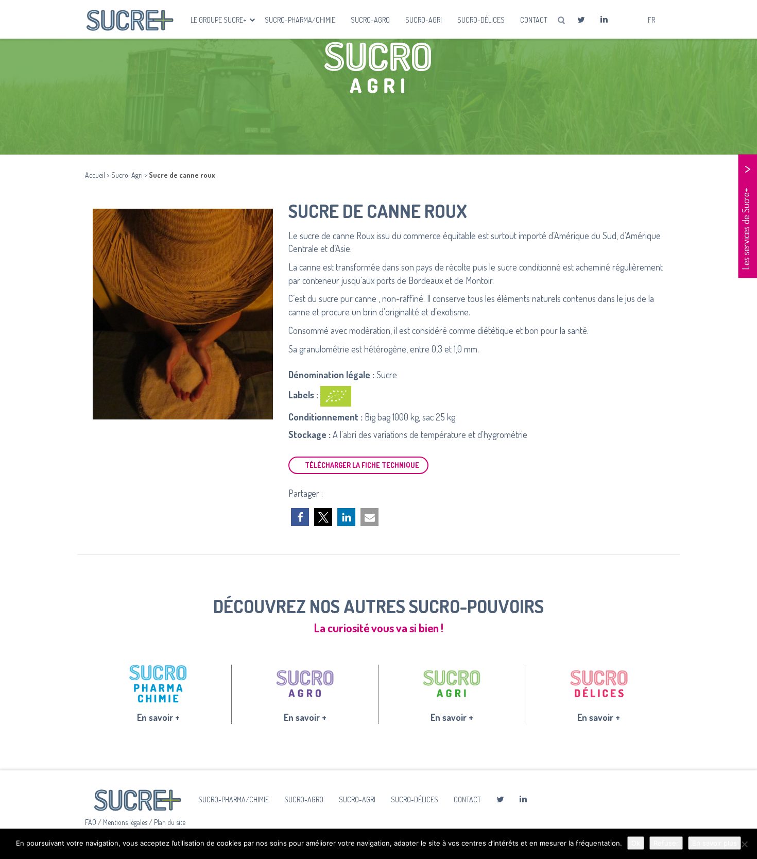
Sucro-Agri (423, 19)
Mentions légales (126, 822)
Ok (635, 843)
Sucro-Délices (481, 19)
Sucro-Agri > (130, 175)
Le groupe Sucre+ (219, 19)
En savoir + (158, 717)
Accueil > (98, 175)
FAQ (91, 822)
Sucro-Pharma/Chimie (300, 19)
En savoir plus (714, 843)
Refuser (666, 843)
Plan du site (169, 822)
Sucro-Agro (370, 19)
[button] (300, 517)
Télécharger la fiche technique (362, 465)
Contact (533, 19)
